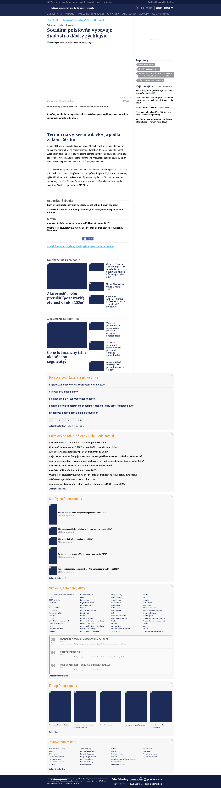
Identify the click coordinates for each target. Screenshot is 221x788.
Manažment (70, 14)
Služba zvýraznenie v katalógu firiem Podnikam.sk (84, 726)
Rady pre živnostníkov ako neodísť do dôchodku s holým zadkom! (82, 205)
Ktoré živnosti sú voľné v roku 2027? (153, 107)
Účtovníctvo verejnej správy (152, 610)
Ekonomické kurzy (55, 759)
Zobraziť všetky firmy (57, 769)
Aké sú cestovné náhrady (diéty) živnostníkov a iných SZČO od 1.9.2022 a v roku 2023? (155, 74)
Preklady (114, 757)
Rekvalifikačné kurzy (118, 764)
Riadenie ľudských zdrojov (120, 629)
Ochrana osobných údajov (90, 781)
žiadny (145, 626)
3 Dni (159, 86)
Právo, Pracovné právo (119, 618)
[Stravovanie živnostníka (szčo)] (136, 706)
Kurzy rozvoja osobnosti (88, 757)
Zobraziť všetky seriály (58, 578)
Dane (124, 14)
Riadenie (114, 623)
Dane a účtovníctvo (56, 613)
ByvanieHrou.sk (108, 2)
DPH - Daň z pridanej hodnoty (59, 621)
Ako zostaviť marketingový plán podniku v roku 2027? (78, 451)
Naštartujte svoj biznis (145, 65)
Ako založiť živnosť (106, 725)
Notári (113, 749)
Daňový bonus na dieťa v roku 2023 (150, 80)
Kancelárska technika (87, 751)
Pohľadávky (115, 608)
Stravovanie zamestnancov (63, 391)
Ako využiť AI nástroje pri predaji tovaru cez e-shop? (115, 366)
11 (73, 420)
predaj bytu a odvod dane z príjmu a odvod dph (73, 412)
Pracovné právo (116, 610)
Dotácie (51, 618)
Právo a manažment (118, 616)
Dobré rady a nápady (94, 2)
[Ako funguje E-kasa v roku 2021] (60, 706)
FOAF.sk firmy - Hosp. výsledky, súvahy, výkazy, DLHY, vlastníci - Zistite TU (80, 246)
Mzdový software (86, 764)
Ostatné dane (116, 603)
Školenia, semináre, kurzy (67, 588)
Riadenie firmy (116, 626)
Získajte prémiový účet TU (84, 8)
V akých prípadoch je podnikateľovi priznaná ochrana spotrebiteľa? (113, 329)
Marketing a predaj (86, 618)
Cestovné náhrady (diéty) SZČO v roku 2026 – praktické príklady (115, 301)
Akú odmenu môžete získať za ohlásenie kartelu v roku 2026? (85, 529)
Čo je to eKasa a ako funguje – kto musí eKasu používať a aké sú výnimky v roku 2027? (154, 100)
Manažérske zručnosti (88, 610)
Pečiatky (114, 751)
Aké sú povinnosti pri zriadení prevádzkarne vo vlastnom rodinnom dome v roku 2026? (96, 461)
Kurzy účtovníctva (86, 759)
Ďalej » (80, 420)
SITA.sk (58, 2)
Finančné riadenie (86, 595)
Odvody (132, 14)
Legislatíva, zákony (87, 605)
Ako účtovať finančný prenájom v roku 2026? (73, 470)
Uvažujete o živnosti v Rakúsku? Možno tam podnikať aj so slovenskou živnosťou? (93, 474)
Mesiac (171, 86)
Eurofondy (52, 631)
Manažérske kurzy (86, 762)
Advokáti (52, 751)
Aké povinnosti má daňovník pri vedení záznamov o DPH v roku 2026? (87, 484)
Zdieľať (89, 239)
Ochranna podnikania (67, 516)
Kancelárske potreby (87, 754)
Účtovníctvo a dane (149, 608)
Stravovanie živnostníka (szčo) (135, 725)
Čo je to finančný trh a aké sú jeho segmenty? (66, 357)
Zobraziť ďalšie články (58, 489)
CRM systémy (54, 754)
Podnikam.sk (66, 2)
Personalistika (116, 605)
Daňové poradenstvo (56, 757)
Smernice (146, 600)
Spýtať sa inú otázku (76, 426)
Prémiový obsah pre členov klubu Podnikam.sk (82, 436)
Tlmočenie (146, 751)
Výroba (145, 623)
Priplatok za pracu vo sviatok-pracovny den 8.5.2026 (77, 384)
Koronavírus (84, 600)
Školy (144, 597)
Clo (50, 605)
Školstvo (145, 595)
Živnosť (51, 14)
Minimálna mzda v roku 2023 (148, 69)
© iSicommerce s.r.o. (60, 779)
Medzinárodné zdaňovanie (89, 631)
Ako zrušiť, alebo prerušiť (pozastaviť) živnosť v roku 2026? (78, 223)
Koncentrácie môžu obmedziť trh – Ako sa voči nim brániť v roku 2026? (88, 569)
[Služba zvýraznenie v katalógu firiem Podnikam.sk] (85, 706)
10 (68, 420)
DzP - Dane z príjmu (56, 623)
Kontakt (57, 783)
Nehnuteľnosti (116, 597)
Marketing (83, 14)
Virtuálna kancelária (150, 757)
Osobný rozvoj (116, 600)
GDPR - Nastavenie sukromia (70, 783)
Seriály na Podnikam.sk (65, 499)
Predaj (113, 621)
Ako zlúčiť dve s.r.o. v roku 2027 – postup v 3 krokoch (77, 442)
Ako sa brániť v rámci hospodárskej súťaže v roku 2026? (82, 512)
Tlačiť (127, 101)
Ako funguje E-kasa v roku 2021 (59, 725)
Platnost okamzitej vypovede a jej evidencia (72, 398)
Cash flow (52, 603)
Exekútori (52, 764)
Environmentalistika (56, 629)
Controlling (53, 610)
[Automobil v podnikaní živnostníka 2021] (161, 706)
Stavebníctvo (147, 603)
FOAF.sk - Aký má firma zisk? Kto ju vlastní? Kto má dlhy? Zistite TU (77, 20)
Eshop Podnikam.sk (63, 686)
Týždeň (165, 86)
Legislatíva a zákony (87, 603)
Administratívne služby (57, 749)
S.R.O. (59, 14)
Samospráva (115, 631)
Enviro (51, 626)
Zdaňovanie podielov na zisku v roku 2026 (72, 479)
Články (61, 25)
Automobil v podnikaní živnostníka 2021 (157, 726)
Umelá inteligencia (149, 613)
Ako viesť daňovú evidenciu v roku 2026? (75, 539)
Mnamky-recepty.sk (79, 2)
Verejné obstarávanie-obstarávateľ (155, 618)
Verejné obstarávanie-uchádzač (154, 621)
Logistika (83, 608)
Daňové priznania (66, 542)
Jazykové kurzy (85, 749)
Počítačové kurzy (117, 754)
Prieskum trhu (116, 762)
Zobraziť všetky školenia (59, 676)
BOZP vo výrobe (54, 600)
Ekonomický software (56, 762)
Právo (113, 613)
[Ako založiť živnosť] (110, 706)
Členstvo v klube (160, 14)
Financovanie (97, 14)
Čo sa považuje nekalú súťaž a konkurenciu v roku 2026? (82, 554)
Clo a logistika (54, 608)
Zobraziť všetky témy (58, 426)
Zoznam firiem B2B (62, 742)
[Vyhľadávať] (137, 8)
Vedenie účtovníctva (150, 754)
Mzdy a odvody (116, 595)
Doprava (52, 616)
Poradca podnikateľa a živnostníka (73, 377)
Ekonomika (144, 14)
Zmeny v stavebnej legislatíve (153, 631)
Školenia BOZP (148, 749)
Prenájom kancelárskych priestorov (123, 759)
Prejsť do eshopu (56, 732)
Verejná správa (148, 616)
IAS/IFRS (83, 597)
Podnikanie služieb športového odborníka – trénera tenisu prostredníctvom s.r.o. (91, 405)
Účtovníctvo (113, 14)
